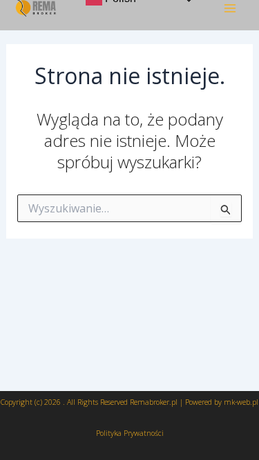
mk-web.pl (241, 402)
